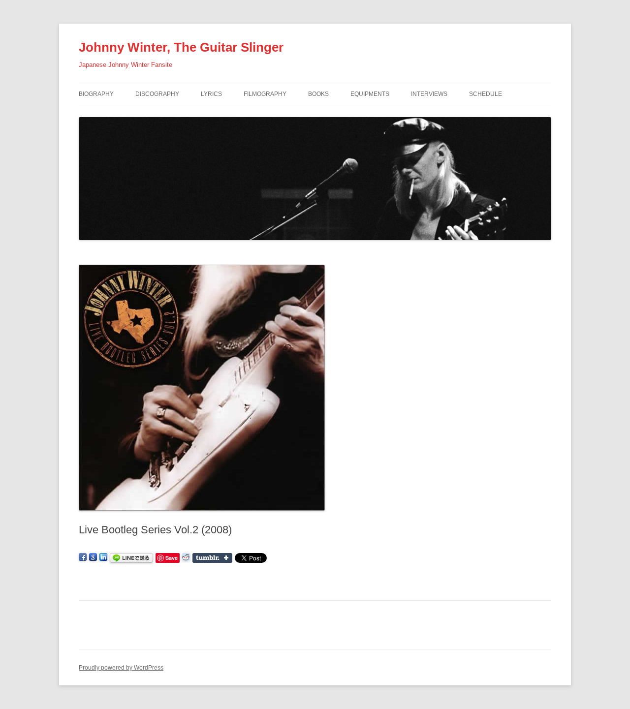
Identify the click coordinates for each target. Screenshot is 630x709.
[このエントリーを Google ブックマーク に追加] (93, 557)
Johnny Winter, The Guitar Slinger (181, 47)
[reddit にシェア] (186, 557)
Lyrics (211, 94)
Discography (157, 94)
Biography (96, 94)
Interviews (429, 94)
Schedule (485, 94)
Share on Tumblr (212, 558)
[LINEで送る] (131, 557)
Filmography (265, 94)
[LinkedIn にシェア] (103, 557)
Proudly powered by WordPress (121, 667)
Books (318, 94)
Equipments (369, 94)
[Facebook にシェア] (83, 557)
